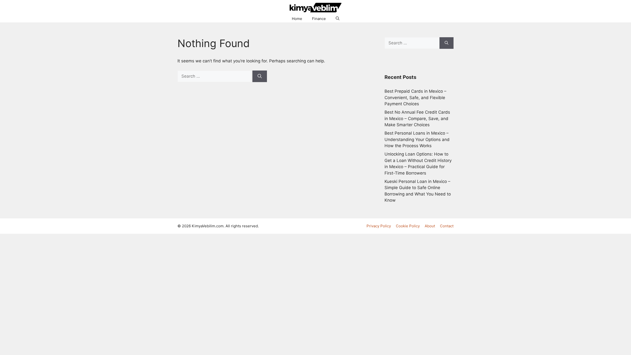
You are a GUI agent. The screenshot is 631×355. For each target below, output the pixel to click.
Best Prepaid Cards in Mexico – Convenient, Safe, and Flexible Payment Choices (415, 97)
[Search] (259, 76)
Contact (447, 226)
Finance (319, 18)
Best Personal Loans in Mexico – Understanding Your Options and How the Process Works (417, 139)
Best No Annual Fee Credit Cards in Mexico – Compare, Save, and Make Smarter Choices (417, 118)
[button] (337, 18)
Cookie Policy (408, 226)
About (430, 226)
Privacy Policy (379, 226)
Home (297, 18)
